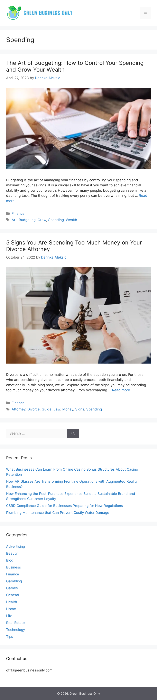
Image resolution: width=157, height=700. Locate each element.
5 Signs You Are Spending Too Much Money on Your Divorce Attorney (74, 245)
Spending (56, 220)
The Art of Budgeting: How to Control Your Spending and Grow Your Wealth (75, 66)
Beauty (12, 553)
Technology (15, 630)
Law (57, 409)
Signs (79, 409)
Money (67, 409)
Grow (42, 220)
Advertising (15, 546)
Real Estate (15, 623)
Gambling (14, 581)
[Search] (73, 433)
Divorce (33, 409)
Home (11, 609)
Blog (9, 560)
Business (13, 567)
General (12, 595)
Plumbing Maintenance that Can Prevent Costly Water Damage (57, 513)
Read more (121, 390)
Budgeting (27, 220)
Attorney (18, 409)
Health (11, 602)
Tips (9, 637)
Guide (47, 409)
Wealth (71, 220)
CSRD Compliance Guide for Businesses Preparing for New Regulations (64, 506)
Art (14, 220)
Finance (18, 213)
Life (9, 616)
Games (12, 588)
